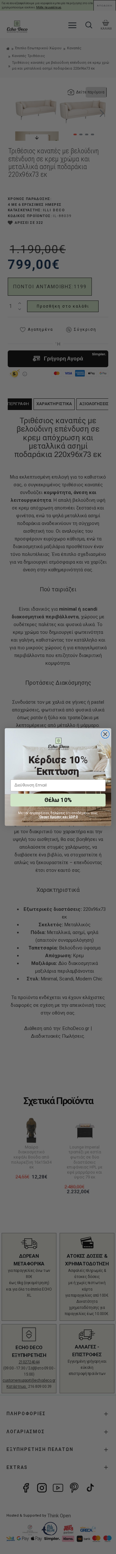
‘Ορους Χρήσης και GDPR (58, 817)
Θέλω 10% (57, 800)
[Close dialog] (105, 734)
